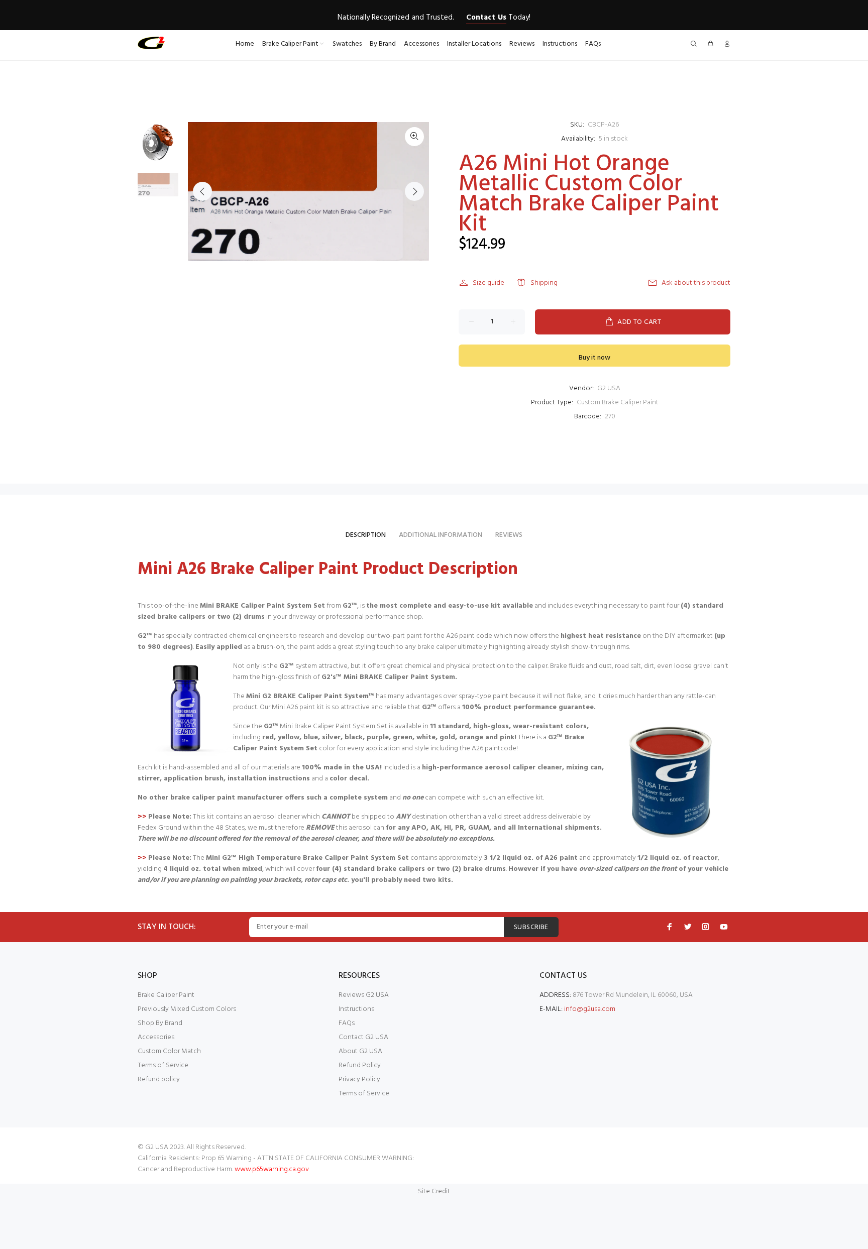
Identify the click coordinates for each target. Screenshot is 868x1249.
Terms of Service (163, 1065)
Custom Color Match (169, 1051)
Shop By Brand (160, 1023)
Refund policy (159, 1079)
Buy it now (594, 358)
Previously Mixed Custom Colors (187, 1009)
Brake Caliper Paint (166, 995)
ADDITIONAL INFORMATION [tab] (440, 535)
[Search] (695, 44)
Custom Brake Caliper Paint (618, 402)
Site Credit (434, 1191)
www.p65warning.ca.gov (272, 1169)
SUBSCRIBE (531, 927)
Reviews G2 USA (364, 995)
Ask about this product (696, 283)
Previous (202, 191)
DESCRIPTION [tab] (366, 535)
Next (414, 191)
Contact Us (486, 18)
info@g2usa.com (589, 1009)
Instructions (356, 1009)
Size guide (488, 283)
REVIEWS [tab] (508, 535)
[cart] (710, 44)
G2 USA (608, 388)
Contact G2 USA (363, 1037)
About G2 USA (360, 1051)
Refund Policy (360, 1065)
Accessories (156, 1037)
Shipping (544, 283)
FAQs (347, 1023)
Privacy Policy (359, 1079)
